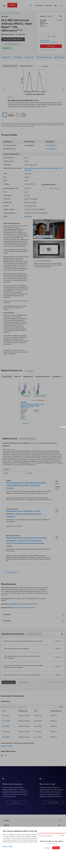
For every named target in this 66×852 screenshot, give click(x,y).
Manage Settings (7, 846)
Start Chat (56, 848)
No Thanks (47, 848)
